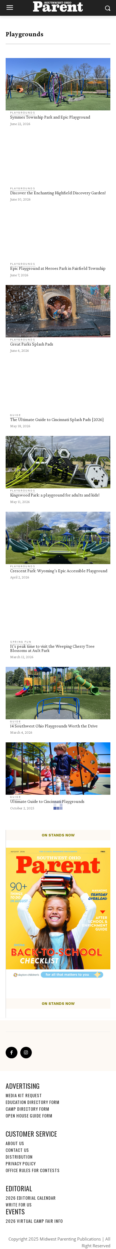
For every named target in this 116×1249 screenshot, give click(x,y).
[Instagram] (26, 1053)
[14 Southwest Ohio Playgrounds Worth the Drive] (58, 693)
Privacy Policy (21, 1163)
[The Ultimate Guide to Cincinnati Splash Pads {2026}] (58, 386)
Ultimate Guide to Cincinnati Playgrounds (47, 801)
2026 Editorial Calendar (31, 1198)
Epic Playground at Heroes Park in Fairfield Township (58, 268)
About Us (15, 1143)
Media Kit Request (24, 1095)
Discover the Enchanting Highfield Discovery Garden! (58, 192)
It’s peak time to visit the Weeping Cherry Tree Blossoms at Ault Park (52, 648)
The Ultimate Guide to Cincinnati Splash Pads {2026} (57, 419)
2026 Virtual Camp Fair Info (34, 1221)
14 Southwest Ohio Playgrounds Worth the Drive (54, 725)
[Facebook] (11, 1053)
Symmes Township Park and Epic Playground (50, 117)
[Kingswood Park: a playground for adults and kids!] (58, 462)
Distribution (19, 1157)
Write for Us (19, 1204)
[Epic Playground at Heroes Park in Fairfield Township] (58, 235)
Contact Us (17, 1150)
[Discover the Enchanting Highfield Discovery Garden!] (58, 160)
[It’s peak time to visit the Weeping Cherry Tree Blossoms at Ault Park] (58, 613)
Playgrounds (22, 112)
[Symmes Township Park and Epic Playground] (58, 84)
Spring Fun (21, 642)
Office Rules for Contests (33, 1170)
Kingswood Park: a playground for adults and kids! (55, 495)
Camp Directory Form (27, 1109)
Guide (15, 415)
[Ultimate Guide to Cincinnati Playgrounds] (58, 768)
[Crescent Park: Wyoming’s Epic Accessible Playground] (58, 538)
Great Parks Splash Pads (31, 344)
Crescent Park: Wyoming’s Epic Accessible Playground (58, 570)
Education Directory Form (32, 1102)
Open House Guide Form (29, 1115)
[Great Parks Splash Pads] (58, 311)
